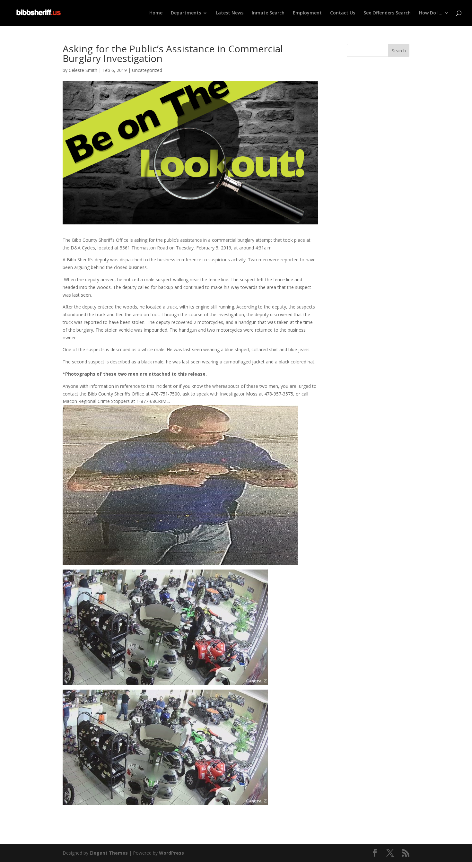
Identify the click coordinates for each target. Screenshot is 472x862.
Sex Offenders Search (387, 13)
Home (155, 13)
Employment (307, 13)
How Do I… (430, 13)
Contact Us (342, 13)
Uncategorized (147, 70)
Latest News (229, 13)
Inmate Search (268, 13)
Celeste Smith (83, 70)
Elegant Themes (109, 853)
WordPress (171, 853)
